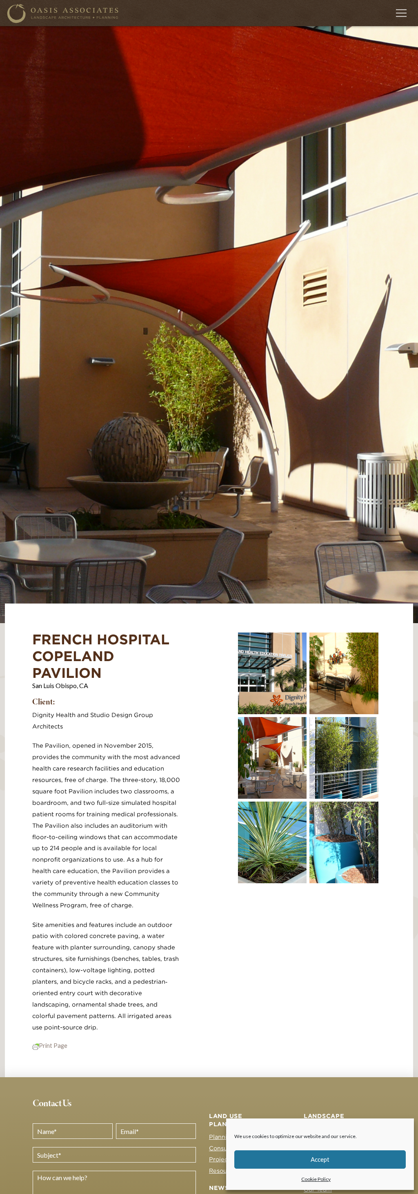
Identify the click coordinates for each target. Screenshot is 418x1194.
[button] (401, 13)
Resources (224, 1170)
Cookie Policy (316, 1179)
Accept (320, 1159)
